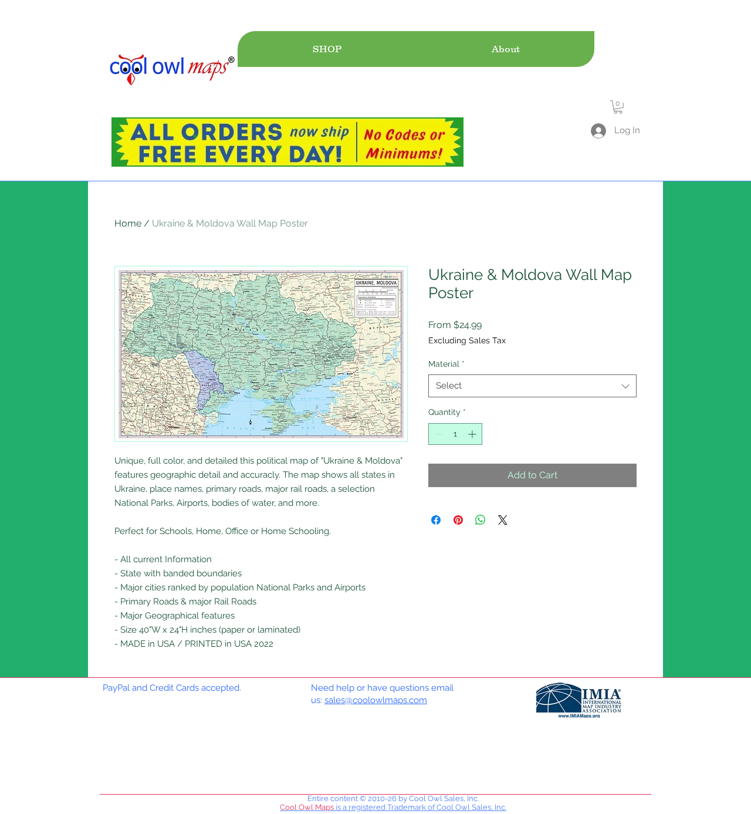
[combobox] (532, 385)
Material (446, 364)
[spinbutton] (455, 434)
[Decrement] (437, 434)
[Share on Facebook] (436, 520)
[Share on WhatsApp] (480, 520)
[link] (618, 107)
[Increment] (473, 434)
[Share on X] (503, 520)
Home (127, 223)
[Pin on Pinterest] (458, 520)
